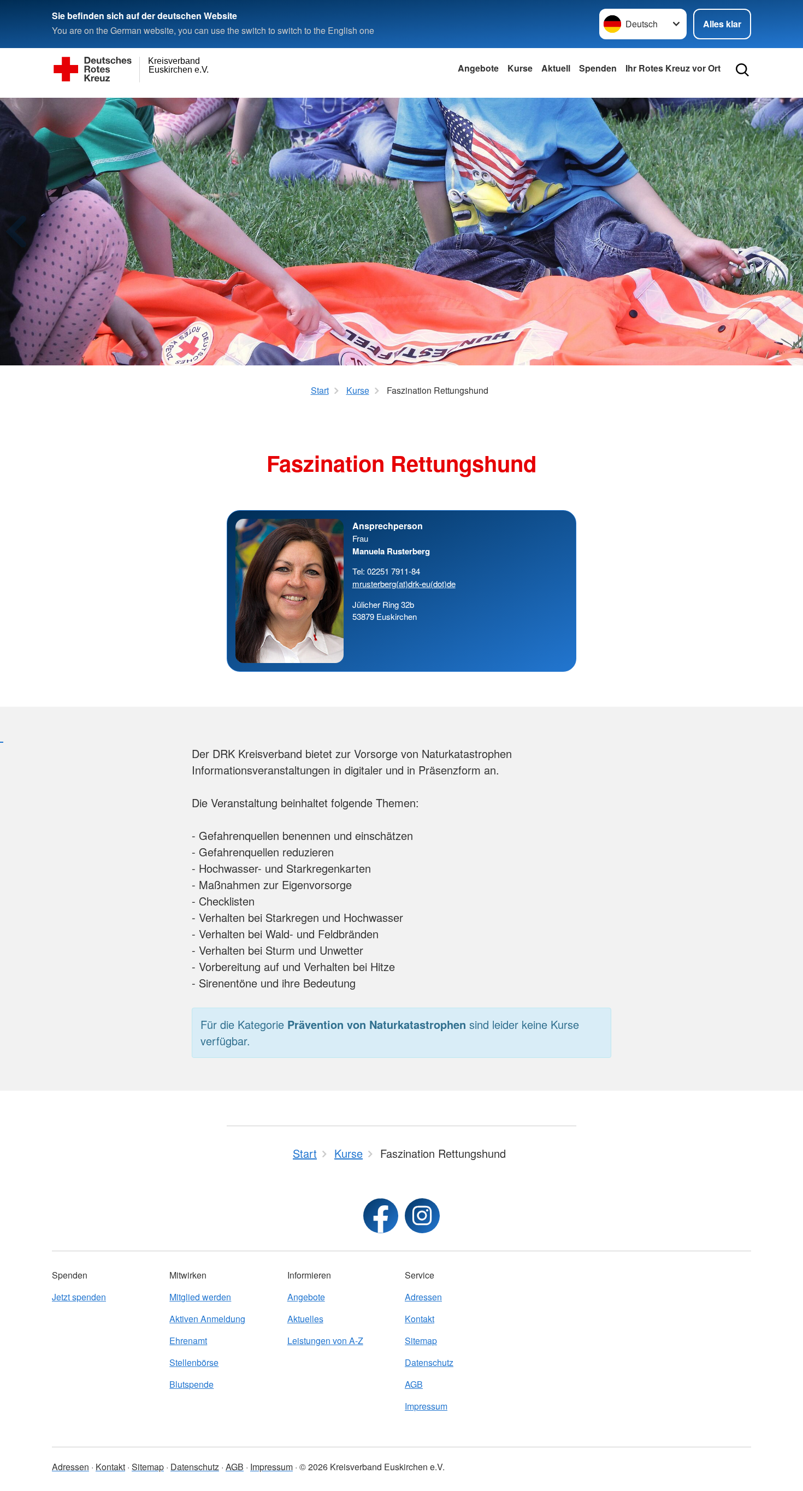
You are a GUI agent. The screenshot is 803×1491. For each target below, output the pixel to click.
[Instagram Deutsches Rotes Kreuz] (422, 1215)
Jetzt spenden (79, 1297)
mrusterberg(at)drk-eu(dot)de (404, 583)
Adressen (423, 1297)
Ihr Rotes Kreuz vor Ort (673, 68)
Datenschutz (429, 1362)
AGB (414, 1384)
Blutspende (191, 1384)
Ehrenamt (188, 1340)
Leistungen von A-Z (325, 1340)
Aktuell (555, 68)
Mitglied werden (200, 1297)
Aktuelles (305, 1318)
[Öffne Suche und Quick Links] (742, 70)
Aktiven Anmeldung (207, 1318)
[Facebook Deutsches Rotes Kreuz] (380, 1215)
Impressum (426, 1406)
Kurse (520, 68)
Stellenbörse (194, 1362)
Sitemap (421, 1340)
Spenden (598, 68)
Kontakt (419, 1318)
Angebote (478, 68)
